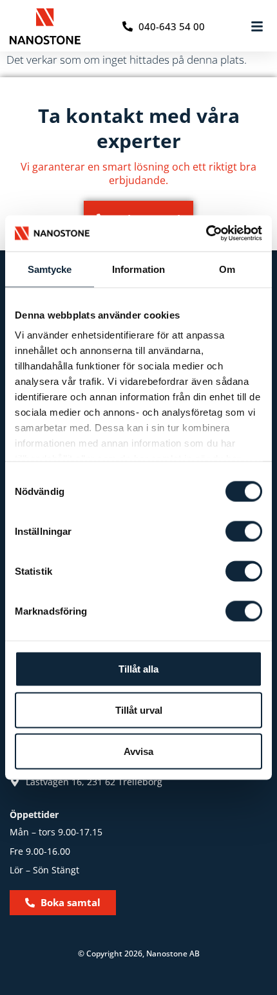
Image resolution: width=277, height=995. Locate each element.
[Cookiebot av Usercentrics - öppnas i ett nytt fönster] (205, 233)
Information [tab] (138, 268)
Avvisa (138, 750)
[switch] (243, 531)
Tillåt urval (138, 709)
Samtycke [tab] (50, 268)
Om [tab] (227, 268)
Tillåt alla (138, 668)
